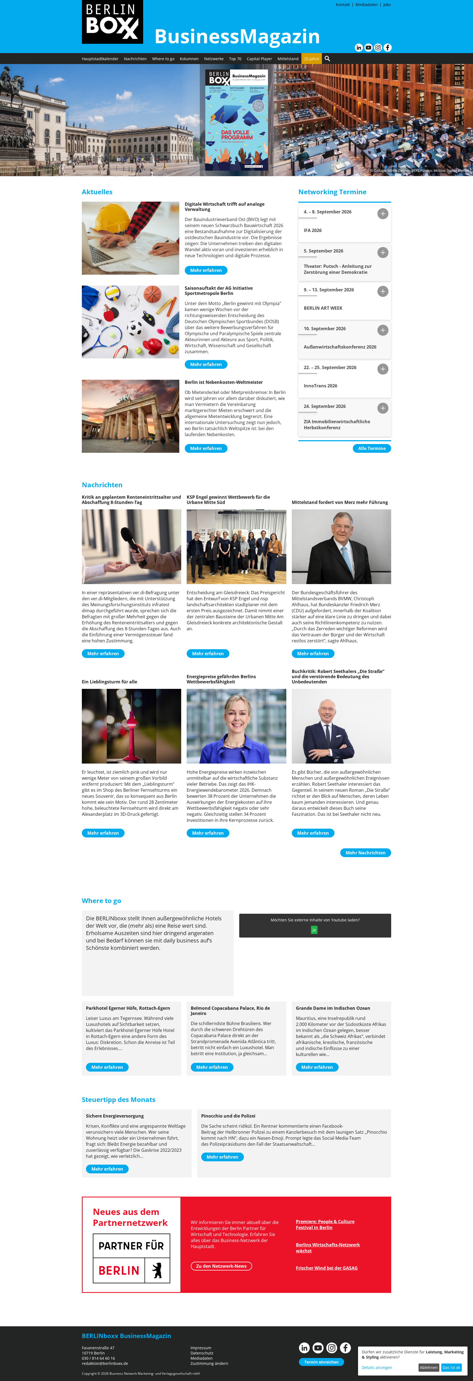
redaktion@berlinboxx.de (105, 1363)
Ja (314, 929)
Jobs (387, 4)
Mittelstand (288, 58)
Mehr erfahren (206, 270)
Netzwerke (214, 58)
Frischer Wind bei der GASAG (327, 1268)
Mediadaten (367, 4)
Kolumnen (189, 58)
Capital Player (259, 58)
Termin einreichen (321, 1362)
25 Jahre (311, 58)
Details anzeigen (377, 1367)
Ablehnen (429, 1367)
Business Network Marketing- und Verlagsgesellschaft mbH (154, 1373)
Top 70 (235, 58)
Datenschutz (202, 1353)
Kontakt (343, 4)
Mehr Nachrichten (366, 853)
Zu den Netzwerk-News (221, 1266)
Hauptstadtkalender (100, 58)
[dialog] (413, 1361)
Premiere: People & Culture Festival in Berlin (325, 1224)
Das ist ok (451, 1367)
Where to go (163, 58)
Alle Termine (372, 448)
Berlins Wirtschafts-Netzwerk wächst (328, 1248)
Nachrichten (135, 58)
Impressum (201, 1347)
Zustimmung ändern (209, 1363)
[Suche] (327, 58)
